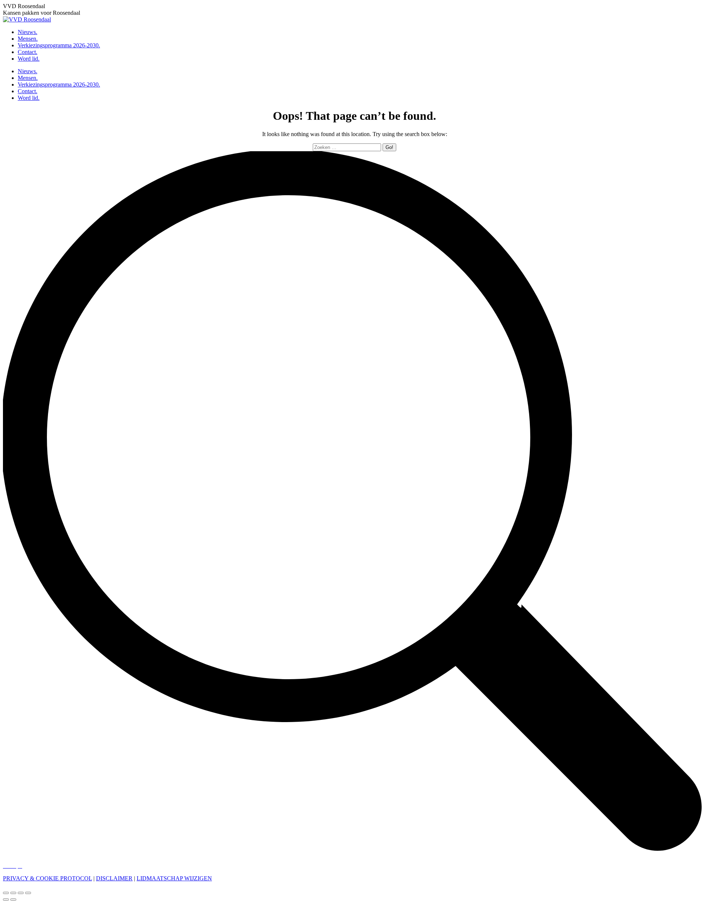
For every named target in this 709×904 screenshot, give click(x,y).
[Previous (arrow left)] (6, 899)
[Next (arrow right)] (13, 899)
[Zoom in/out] (28, 893)
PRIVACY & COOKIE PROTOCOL (47, 878)
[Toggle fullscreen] (21, 893)
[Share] (13, 893)
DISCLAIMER (114, 878)
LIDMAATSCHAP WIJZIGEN (174, 878)
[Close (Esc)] (6, 893)
